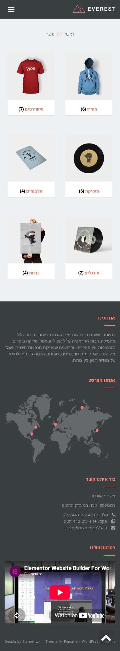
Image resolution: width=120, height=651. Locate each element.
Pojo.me (71, 642)
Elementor (31, 642)
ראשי (69, 34)
